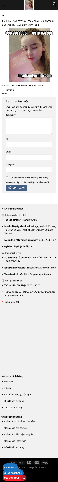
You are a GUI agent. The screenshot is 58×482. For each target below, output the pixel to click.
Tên (7, 139)
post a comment (37, 85)
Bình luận (10, 115)
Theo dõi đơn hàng (13, 407)
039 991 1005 (11, 477)
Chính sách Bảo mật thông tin (18, 434)
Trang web (10, 164)
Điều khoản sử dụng (14, 401)
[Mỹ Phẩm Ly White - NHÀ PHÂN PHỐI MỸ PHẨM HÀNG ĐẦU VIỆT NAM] (29, 5)
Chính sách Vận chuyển (15, 428)
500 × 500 (33, 21)
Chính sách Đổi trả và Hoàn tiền (19, 421)
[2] (29, 54)
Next (6, 93)
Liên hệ (7, 388)
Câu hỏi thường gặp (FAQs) (17, 394)
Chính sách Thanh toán (15, 441)
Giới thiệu (8, 381)
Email (8, 152)
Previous (8, 90)
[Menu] (3, 4)
